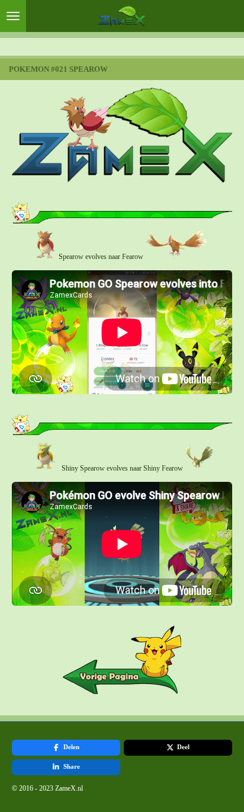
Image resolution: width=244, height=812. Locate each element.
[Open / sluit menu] (13, 16)
